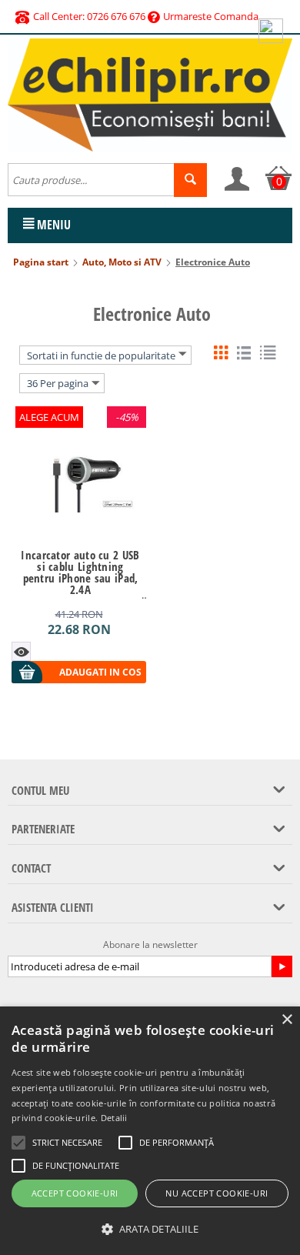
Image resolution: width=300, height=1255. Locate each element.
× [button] (286, 1020)
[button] (150, 1229)
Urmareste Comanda (210, 16)
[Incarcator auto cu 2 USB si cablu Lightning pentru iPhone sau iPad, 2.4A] (79, 473)
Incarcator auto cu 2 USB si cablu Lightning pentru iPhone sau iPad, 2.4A (80, 572)
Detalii (114, 1117)
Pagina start (40, 262)
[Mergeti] (281, 966)
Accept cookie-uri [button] (75, 1193)
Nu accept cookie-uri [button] (216, 1193)
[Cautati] (190, 180)
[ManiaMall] (150, 94)
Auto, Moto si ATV (122, 262)
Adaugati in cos (100, 672)
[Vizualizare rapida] (21, 651)
